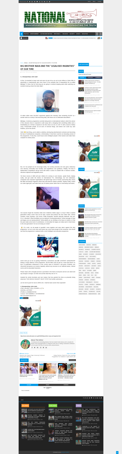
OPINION (87, 279)
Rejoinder (81, 286)
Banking (94, 244)
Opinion (81, 279)
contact (99, 1)
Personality (89, 282)
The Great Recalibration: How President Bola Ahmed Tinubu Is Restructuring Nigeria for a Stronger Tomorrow (93, 99)
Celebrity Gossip (96, 249)
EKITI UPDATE (93, 256)
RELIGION (81, 289)
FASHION (81, 261)
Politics (81, 284)
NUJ (96, 275)
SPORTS (78, 33)
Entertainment (82, 258)
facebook (66, 384)
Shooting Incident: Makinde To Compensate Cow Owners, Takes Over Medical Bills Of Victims (36, 416)
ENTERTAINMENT (34, 33)
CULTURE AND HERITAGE (46, 33)
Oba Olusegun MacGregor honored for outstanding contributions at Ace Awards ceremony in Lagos (93, 216)
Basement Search (89, 247)
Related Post (24, 360)
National (81, 272)
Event (98, 258)
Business (81, 249)
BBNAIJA (26, 62)
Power (86, 284)
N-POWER (89, 270)
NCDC (92, 272)
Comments (98, 77)
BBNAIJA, (35, 72)
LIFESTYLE (87, 268)
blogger (29, 384)
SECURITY (72, 33)
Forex (89, 263)
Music (84, 270)
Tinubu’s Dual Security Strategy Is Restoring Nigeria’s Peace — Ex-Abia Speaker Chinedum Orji (61, 38)
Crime (86, 251)
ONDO (93, 277)
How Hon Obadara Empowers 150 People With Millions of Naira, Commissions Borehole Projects (36, 437)
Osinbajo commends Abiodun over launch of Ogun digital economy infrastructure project (63, 432)
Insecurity (87, 265)
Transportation (83, 293)
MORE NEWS (57, 33)
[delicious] (49, 2)
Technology (92, 291)
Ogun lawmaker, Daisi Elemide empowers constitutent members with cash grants (63, 425)
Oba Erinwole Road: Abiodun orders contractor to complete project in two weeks (63, 418)
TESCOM (98, 291)
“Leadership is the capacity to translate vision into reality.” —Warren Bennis (90, 428)
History (81, 265)
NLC (92, 275)
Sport (80, 291)
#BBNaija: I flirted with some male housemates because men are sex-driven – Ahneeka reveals (66, 376)
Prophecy (92, 284)
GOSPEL (94, 263)
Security (92, 289)
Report (86, 289)
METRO (97, 268)
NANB (94, 270)
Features (87, 261)
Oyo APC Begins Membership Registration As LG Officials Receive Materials (36, 424)
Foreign (98, 261)
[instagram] (47, 2)
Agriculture (82, 244)
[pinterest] (35, 2)
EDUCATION (85, 33)
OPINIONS (92, 279)
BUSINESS (87, 249)
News (37, 38)
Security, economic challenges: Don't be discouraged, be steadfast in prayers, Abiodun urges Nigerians (63, 439)
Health (99, 263)
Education (98, 254)
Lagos (99, 265)
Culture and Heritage (95, 251)
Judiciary (94, 265)
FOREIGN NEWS (82, 263)
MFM (80, 270)
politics (96, 282)
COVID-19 (81, 251)
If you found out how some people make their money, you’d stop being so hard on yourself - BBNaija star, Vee (47, 377)
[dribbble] (40, 2)
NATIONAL (87, 272)
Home (89, 1)
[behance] (44, 2)
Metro (89, 38)
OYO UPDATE (82, 282)
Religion (96, 286)
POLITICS (26, 33)
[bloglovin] (37, 2)
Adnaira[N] (37, 300)
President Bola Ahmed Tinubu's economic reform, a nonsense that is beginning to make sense (90, 435)
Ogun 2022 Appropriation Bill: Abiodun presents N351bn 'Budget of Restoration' (63, 411)
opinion (98, 277)
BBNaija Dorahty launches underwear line (26, 375)
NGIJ (89, 275)
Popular (90, 77)
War (99, 293)
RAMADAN (98, 284)
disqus (47, 384)
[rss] (42, 2)
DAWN (80, 254)
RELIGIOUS (65, 33)
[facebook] (27, 2)
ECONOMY (92, 254)
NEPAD (96, 272)
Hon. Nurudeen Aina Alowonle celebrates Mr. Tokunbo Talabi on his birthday (93, 235)
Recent (82, 77)
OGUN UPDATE (87, 277)
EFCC (87, 256)
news (80, 275)
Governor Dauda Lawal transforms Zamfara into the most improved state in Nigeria (90, 442)
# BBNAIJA (26, 298)
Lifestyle (81, 268)
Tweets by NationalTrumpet (84, 74)
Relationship (89, 286)
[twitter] (30, 2)
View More (73, 360)
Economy (85, 254)
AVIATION (89, 244)
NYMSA (80, 277)
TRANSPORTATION (92, 293)
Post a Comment (25, 390)
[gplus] (32, 2)
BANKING (81, 247)
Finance (93, 261)
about (94, 1)
